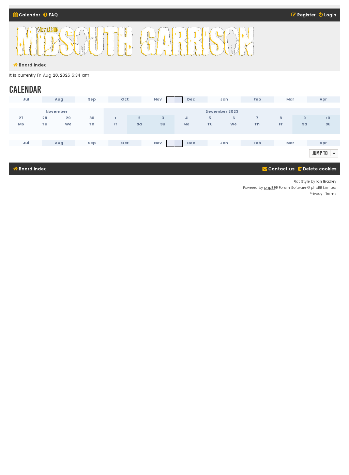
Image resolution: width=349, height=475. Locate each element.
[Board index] (136, 41)
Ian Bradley (326, 181)
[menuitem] (26, 15)
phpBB (269, 187)
